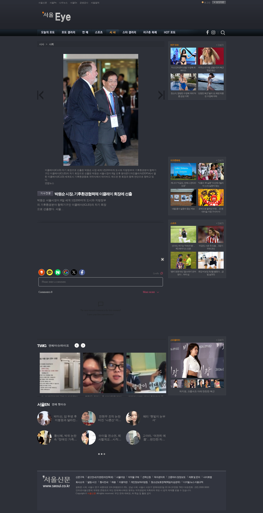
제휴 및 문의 (194, 477)
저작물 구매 (133, 477)
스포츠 (173, 223)
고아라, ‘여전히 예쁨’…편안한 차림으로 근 (43, 439)
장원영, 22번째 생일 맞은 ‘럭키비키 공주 (127, 439)
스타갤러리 (175, 340)
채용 (113, 482)
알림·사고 (91, 482)
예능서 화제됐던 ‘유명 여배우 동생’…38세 (127, 420)
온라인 (104, 477)
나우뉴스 (63, 3)
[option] (57, 372)
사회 (51, 44)
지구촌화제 (175, 160)
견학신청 (146, 477)
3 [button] (104, 454)
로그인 (207, 2)
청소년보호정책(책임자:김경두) (165, 482)
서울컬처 (95, 3)
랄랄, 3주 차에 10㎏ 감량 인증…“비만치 (83, 439)
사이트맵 (207, 477)
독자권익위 (159, 477)
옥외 (110, 477)
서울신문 (43, 3)
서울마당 (120, 477)
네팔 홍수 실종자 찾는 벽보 (183, 209)
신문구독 (80, 477)
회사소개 (80, 482)
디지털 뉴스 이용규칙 (193, 482)
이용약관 (123, 482)
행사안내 (104, 482)
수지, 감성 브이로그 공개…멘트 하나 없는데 (83, 420)
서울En (73, 3)
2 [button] (101, 454)
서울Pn (53, 3)
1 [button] (99, 454)
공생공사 (84, 3)
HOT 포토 (174, 45)
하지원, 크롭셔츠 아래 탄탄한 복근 (197, 391)
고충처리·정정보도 (176, 477)
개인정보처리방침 (139, 482)
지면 (99, 477)
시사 (41, 44)
